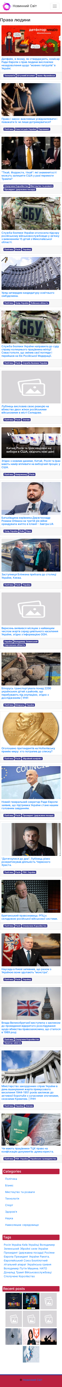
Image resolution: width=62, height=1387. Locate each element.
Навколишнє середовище (22, 1224)
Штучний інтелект (26, 75)
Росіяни (49, 1252)
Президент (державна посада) (19, 189)
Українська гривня (39, 1264)
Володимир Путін (15, 1268)
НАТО (43, 1268)
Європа (8, 1256)
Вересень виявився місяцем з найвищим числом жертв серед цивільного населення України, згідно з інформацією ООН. (29, 631)
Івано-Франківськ (46, 75)
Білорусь (19, 705)
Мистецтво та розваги (41, 186)
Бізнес (9, 1185)
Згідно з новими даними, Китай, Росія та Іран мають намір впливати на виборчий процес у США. (30, 464)
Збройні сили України (34, 1248)
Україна (26, 585)
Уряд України (22, 303)
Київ (22, 531)
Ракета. (45, 1256)
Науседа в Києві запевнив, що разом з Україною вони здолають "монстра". (26, 970)
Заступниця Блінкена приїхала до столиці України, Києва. (28, 576)
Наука (9, 1218)
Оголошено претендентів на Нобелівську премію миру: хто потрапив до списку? (28, 750)
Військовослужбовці (38, 1272)
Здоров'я (11, 1211)
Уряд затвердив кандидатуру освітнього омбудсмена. (27, 294)
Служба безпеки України (35, 363)
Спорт (9, 1205)
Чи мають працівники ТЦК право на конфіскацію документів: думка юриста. (27, 1150)
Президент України (26, 1256)
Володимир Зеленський (26, 641)
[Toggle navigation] (54, 6)
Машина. (33, 1268)
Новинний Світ (24, 6)
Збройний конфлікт (32, 758)
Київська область (39, 303)
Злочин (26, 419)
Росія (18, 249)
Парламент (43, 129)
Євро (28, 531)
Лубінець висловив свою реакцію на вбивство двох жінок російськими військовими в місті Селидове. (25, 409)
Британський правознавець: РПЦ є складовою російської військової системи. (29, 917)
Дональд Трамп (14, 1272)
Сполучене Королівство (16, 186)
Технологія (9, 75)
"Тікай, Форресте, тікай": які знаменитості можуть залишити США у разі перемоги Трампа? (29, 175)
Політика (8, 129)
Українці (27, 249)
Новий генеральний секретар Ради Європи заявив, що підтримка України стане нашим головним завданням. (29, 805)
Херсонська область (14, 645)
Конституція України (25, 129)
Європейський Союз (17, 1260)
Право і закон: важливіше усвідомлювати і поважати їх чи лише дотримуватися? (29, 120)
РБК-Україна (29, 872)
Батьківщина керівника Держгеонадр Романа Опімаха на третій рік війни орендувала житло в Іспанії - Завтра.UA (27, 521)
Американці (21, 474)
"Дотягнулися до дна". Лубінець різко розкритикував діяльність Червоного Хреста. (25, 862)
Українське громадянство (43, 1158)
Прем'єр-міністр (12, 1043)
